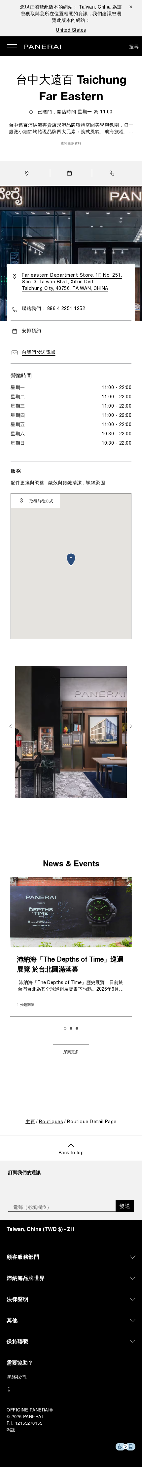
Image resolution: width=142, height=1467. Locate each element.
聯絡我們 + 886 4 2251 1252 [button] (53, 309)
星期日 (18, 443)
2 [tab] (71, 1028)
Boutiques (51, 1122)
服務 (16, 470)
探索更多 (71, 1052)
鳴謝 (11, 1429)
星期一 (18, 388)
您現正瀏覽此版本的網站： (65, 6)
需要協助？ (20, 1362)
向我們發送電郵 (38, 352)
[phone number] (71, 1389)
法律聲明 (17, 1299)
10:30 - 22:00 (117, 434)
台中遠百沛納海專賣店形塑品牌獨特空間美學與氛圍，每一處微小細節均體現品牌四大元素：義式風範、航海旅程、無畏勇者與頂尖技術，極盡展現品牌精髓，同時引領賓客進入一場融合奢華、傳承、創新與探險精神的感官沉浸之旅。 (71, 129)
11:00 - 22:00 (117, 388)
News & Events (71, 863)
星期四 (18, 416)
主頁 (30, 1122)
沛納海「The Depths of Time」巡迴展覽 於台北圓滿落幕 (70, 965)
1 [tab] (65, 1028)
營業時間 (21, 375)
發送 (124, 1205)
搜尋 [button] (134, 46)
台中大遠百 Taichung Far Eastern (71, 87)
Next (131, 726)
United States (71, 29)
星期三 (18, 406)
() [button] (40, 1229)
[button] (113, 173)
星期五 (18, 425)
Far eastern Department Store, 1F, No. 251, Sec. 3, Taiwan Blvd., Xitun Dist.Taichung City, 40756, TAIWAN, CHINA (72, 282)
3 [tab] (77, 1028)
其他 (12, 1320)
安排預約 (31, 331)
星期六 (18, 434)
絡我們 (19, 1376)
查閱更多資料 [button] (71, 143)
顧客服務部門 (23, 1256)
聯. (17, 1376)
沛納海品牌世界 (26, 1278)
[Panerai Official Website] (42, 47)
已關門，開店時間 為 (75, 112)
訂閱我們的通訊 (24, 1172)
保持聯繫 (17, 1341)
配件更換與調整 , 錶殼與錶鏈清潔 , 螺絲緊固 (58, 483)
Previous (11, 726)
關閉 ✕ (131, 6)
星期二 (18, 397)
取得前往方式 (41, 501)
